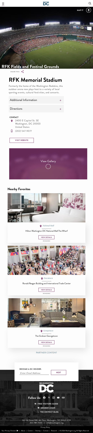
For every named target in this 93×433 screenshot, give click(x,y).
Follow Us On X (47, 398)
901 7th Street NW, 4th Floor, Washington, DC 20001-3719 (46, 420)
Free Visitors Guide (48, 404)
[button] (22, 140)
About (23, 431)
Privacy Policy (45, 427)
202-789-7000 (36, 423)
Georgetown (48, 330)
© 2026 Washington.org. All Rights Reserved (74, 431)
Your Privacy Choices (8, 431)
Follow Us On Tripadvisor (62, 397)
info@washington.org (54, 423)
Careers (30, 431)
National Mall (48, 225)
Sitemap (38, 431)
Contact (46, 431)
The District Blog (49, 412)
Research (54, 431)
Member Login (48, 408)
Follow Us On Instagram (52, 397)
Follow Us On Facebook (43, 397)
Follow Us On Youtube (57, 397)
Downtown (48, 278)
